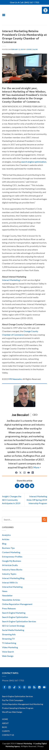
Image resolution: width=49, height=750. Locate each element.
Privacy (41, 746)
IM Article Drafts (10, 565)
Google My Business (11, 561)
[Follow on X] (19, 687)
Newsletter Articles (11, 599)
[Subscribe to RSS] (34, 687)
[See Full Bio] (37, 467)
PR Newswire (15, 379)
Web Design (7, 656)
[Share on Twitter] (22, 486)
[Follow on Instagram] (9, 687)
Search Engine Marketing (13, 612)
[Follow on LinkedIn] (39, 687)
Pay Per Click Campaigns (12, 700)
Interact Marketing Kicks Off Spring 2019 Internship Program (37, 500)
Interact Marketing (11, 280)
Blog (4, 543)
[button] (3, 15)
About (5, 723)
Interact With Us (10, 582)
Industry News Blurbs (12, 569)
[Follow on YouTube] (44, 687)
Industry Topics (9, 574)
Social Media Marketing (13, 630)
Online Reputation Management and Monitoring (22, 704)
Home (5, 719)
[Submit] (44, 519)
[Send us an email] (29, 687)
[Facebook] (16, 472)
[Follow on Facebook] (4, 687)
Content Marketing (11, 552)
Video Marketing (10, 647)
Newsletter (7, 595)
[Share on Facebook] (17, 486)
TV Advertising (9, 643)
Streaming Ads (9, 634)
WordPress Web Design (12, 712)
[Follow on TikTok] (14, 687)
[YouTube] (28, 472)
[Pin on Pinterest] (32, 486)
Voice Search (8, 651)
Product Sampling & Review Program (17, 708)
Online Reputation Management (17, 604)
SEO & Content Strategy (13, 625)
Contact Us (8, 735)
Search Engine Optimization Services (19, 621)
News (4, 591)
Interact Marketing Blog (13, 578)
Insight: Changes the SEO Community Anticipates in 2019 (11, 500)
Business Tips (8, 548)
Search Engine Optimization (15, 617)
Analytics (6, 535)
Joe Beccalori (32, 49)
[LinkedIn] (32, 472)
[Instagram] (24, 472)
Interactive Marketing (12, 587)
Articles (5, 539)
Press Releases (9, 608)
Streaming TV (8, 638)
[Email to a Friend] (27, 486)
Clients (6, 731)
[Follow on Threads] (24, 687)
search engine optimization (33, 161)
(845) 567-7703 (31, 2)
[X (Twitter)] (20, 472)
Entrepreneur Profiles (12, 556)
